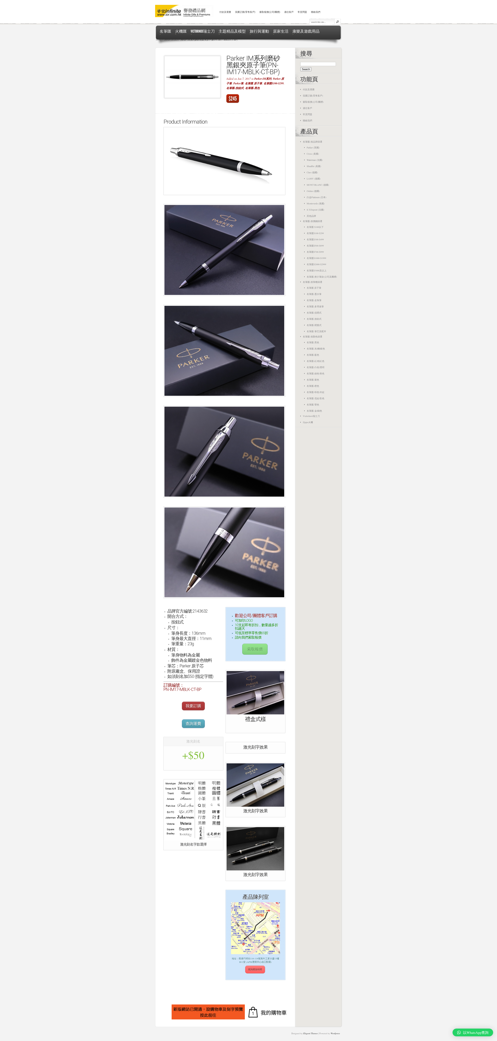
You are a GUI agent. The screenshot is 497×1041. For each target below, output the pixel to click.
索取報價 (255, 649)
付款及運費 (225, 12)
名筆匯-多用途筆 (315, 306)
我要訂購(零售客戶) (245, 12)
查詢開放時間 (255, 969)
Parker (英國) (313, 147)
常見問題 (302, 12)
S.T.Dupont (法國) (315, 209)
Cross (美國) (313, 153)
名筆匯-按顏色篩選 (312, 336)
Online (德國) (313, 191)
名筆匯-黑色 (252, 88)
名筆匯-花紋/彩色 (315, 398)
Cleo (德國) (312, 172)
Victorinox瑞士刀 (311, 416)
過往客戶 (289, 12)
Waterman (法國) (315, 159)
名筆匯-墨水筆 (314, 294)
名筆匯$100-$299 (274, 83)
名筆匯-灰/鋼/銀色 (316, 348)
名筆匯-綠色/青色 (315, 373)
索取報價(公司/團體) (269, 12)
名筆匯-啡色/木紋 (315, 392)
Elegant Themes (310, 1033)
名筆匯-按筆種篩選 (312, 281)
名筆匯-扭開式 (314, 312)
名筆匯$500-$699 (315, 245)
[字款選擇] (193, 810)
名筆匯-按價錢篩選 (312, 221)
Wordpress (335, 1033)
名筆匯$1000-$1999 (316, 258)
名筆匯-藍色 (313, 354)
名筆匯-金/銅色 (314, 410)
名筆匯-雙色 (313, 404)
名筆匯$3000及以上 (317, 270)
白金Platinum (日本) (316, 197)
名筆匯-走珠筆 (314, 300)
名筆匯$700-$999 (315, 251)
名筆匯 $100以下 (315, 226)
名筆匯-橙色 (313, 385)
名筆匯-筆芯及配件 (316, 331)
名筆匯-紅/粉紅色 (315, 361)
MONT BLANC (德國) (318, 184)
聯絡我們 (315, 12)
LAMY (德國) (314, 178)
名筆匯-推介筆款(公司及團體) (322, 276)
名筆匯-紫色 (313, 379)
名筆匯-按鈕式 (235, 88)
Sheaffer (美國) (314, 166)
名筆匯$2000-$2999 (316, 264)
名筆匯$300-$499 (315, 239)
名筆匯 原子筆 (253, 83)
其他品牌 (311, 215)
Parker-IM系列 (262, 79)
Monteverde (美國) (316, 203)
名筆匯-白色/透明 (315, 367)
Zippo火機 (308, 422)
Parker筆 (238, 83)
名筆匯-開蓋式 (314, 325)
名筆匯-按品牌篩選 (312, 141)
